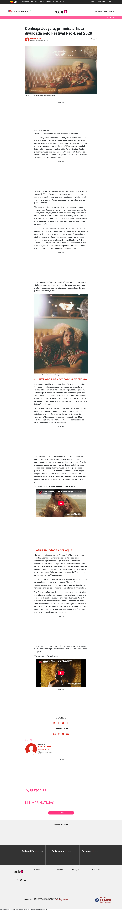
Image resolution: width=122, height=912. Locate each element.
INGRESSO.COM (25, 2)
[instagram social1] (54, 723)
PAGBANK (41, 2)
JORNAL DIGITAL (102, 11)
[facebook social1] (59, 723)
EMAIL (111, 2)
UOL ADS (61, 2)
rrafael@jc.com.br (43, 749)
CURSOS (48, 2)
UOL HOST (34, 2)
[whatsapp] (54, 734)
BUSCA (92, 2)
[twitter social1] (63, 723)
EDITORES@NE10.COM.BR (62, 900)
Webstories (36, 791)
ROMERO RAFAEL (36, 39)
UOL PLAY (55, 2)
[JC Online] (10, 11)
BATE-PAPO (101, 2)
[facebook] (59, 734)
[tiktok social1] (67, 724)
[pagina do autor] (31, 749)
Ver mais (61, 813)
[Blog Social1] (61, 11)
